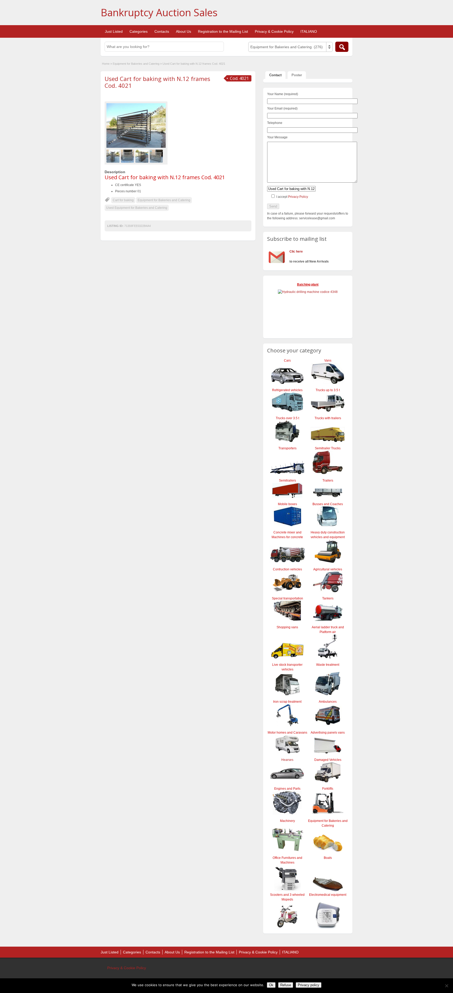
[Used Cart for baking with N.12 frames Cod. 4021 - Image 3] (142, 156)
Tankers (327, 598)
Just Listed (114, 31)
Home (106, 63)
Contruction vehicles (287, 569)
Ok (271, 985)
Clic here (296, 251)
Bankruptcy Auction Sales (159, 12)
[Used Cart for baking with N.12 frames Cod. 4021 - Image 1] (113, 156)
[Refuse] (446, 985)
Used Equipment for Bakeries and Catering (136, 208)
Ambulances (328, 701)
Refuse (285, 985)
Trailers (327, 480)
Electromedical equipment (327, 895)
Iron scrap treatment (287, 701)
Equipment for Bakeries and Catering (136, 63)
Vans (327, 360)
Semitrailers (287, 480)
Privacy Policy (298, 197)
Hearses (287, 760)
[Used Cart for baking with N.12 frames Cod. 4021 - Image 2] (128, 156)
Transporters (287, 448)
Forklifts (327, 788)
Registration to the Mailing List (223, 31)
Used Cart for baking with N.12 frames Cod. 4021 (157, 82)
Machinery (287, 821)
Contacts (161, 31)
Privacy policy (308, 985)
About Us (183, 31)
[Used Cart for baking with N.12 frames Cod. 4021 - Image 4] (157, 156)
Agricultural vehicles (327, 569)
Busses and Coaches (327, 504)
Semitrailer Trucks (328, 448)
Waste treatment (327, 665)
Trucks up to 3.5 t (328, 390)
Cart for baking (123, 200)
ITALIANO (308, 31)
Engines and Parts (287, 788)
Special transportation (287, 598)
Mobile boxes (287, 504)
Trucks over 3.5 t (287, 418)
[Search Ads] (341, 47)
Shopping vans (287, 627)
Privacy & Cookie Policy (274, 31)
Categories (139, 31)
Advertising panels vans (328, 732)
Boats (328, 858)
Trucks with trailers (328, 418)
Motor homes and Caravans (287, 732)
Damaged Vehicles (327, 760)
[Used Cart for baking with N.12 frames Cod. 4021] (136, 125)
